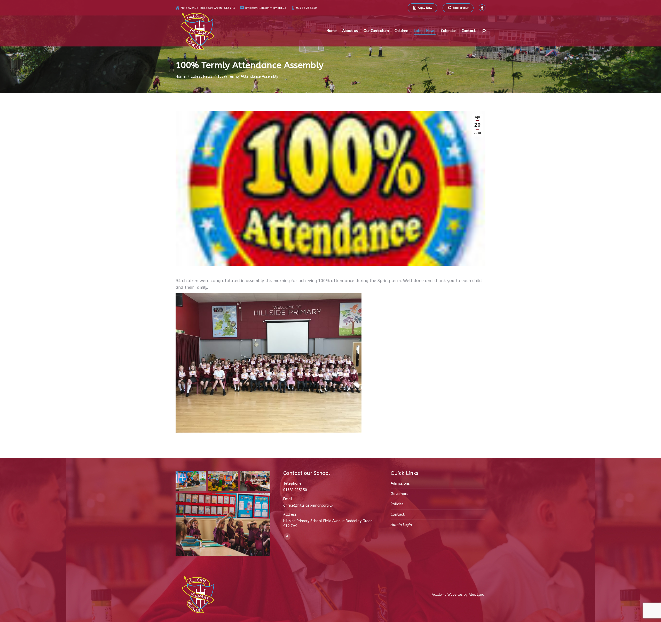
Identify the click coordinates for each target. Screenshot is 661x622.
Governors (399, 494)
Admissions (400, 483)
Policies (397, 504)
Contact (398, 514)
